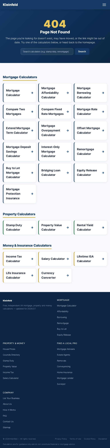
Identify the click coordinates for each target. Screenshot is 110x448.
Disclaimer (102, 439)
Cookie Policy (90, 439)
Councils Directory (11, 355)
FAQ (5, 416)
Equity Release (64, 335)
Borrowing (62, 317)
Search (82, 51)
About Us (7, 404)
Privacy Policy (61, 439)
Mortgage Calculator (66, 305)
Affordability (62, 311)
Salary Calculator (11, 378)
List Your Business (11, 398)
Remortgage (63, 323)
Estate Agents (63, 355)
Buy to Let (62, 329)
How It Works (9, 410)
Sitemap (6, 427)
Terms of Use (75, 439)
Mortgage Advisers (66, 349)
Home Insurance (64, 372)
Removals (61, 360)
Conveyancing (63, 366)
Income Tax (8, 372)
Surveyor (61, 384)
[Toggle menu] (104, 4)
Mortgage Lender (65, 378)
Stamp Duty (8, 360)
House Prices (9, 349)
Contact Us (8, 421)
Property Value (10, 366)
